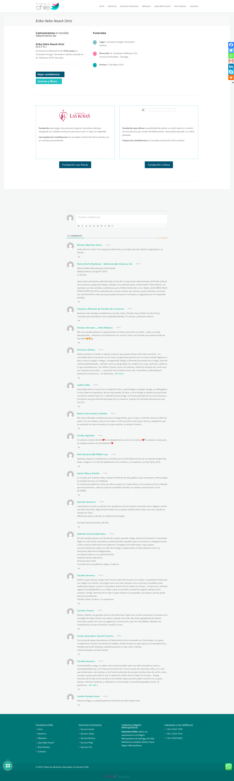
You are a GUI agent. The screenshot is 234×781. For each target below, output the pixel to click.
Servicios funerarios (129, 6)
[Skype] (231, 72)
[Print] (231, 77)
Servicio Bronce (88, 738)
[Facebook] (231, 45)
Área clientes (180, 6)
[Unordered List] (98, 226)
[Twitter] (231, 50)
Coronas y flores (47, 81)
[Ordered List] (94, 226)
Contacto (194, 6)
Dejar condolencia (49, 74)
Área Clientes (44, 747)
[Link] (109, 226)
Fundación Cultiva (159, 165)
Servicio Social (87, 729)
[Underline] (86, 226)
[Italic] (82, 226)
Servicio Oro (86, 747)
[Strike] (90, 226)
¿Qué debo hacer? (162, 6)
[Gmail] (231, 61)
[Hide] (233, 82)
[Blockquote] (101, 226)
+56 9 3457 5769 (174, 729)
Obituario (146, 6)
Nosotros (112, 6)
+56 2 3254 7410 (174, 733)
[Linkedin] (231, 66)
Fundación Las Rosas (75, 165)
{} (112, 226)
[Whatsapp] (231, 55)
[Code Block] (105, 226)
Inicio (101, 6)
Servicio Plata (87, 742)
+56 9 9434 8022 (174, 738)
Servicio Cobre (87, 733)
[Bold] (79, 226)
